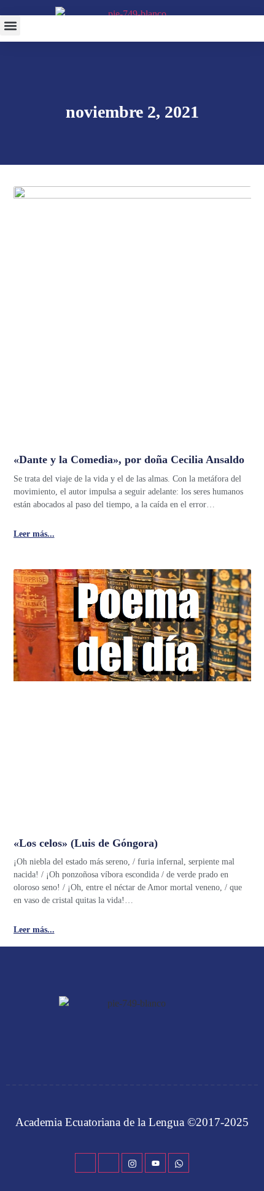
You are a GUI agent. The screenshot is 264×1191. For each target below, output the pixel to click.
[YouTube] (155, 1163)
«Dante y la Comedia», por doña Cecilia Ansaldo (129, 459)
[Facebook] (85, 1163)
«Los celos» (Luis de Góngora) (86, 843)
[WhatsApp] (178, 1163)
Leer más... (34, 534)
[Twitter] (108, 1163)
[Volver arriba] (248, 1163)
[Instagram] (132, 1163)
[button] (10, 25)
